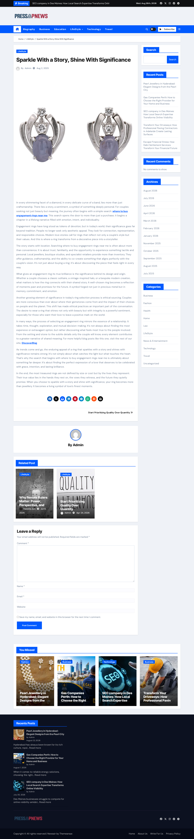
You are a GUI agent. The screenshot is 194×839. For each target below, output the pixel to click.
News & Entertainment (155, 340)
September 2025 (152, 258)
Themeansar (66, 833)
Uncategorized (151, 363)
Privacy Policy (173, 833)
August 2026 (150, 190)
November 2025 (152, 243)
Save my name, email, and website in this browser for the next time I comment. (60, 617)
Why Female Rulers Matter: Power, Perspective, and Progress (33, 503)
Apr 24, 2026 (82, 512)
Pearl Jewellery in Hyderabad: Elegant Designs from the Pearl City (159, 86)
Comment (23, 543)
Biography (29, 29)
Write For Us (156, 833)
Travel (108, 29)
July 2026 (148, 198)
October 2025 (150, 250)
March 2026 (149, 220)
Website (21, 606)
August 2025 (150, 266)
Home (146, 318)
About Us (142, 833)
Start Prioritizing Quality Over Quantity (72, 505)
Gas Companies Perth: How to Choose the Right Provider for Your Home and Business (159, 100)
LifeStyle (76, 29)
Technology (94, 29)
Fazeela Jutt (29, 508)
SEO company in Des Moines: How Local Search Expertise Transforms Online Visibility (158, 114)
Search (151, 50)
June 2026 (149, 205)
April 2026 (149, 213)
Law (145, 325)
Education (60, 29)
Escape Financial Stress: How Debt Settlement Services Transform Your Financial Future (160, 145)
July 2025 (148, 273)
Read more (35, 747)
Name (21, 586)
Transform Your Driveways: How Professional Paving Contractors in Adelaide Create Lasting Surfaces (160, 130)
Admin (28, 68)
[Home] (17, 29)
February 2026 (151, 228)
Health (146, 310)
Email (20, 596)
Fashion (147, 303)
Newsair (51, 833)
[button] (179, 29)
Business (44, 29)
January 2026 (150, 235)
